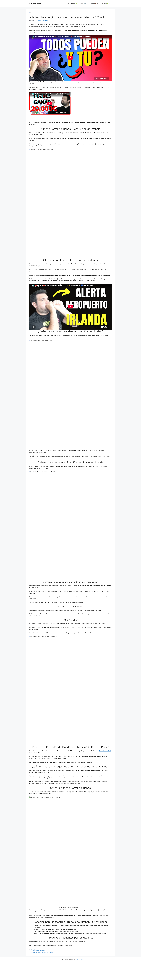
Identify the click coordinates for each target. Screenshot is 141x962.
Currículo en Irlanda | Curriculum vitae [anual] (42, 952)
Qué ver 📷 (83, 3)
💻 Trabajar (34, 949)
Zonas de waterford (105, 751)
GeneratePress (80, 959)
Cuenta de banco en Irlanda (38, 950)
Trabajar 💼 (93, 3)
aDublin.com (35, 4)
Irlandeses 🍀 (104, 3)
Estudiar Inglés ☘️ (72, 3)
